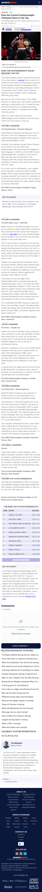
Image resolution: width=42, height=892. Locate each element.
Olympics (25, 824)
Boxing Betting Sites (10, 736)
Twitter (21, 839)
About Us (13, 810)
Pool (34, 824)
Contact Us (21, 834)
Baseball (8, 818)
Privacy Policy (13, 807)
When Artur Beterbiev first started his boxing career (21, 662)
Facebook (21, 837)
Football (16, 821)
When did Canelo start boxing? (14, 727)
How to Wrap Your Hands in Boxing (16, 716)
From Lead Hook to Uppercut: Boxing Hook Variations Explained (21, 659)
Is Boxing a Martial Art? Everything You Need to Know (21, 670)
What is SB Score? (13, 797)
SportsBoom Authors (29, 794)
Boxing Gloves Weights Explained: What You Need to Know (21, 681)
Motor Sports (17, 824)
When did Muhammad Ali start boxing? (17, 708)
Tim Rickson (8, 28)
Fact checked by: (20, 28)
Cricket (34, 818)
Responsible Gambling (28, 807)
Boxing (9, 7)
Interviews (34, 821)
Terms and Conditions (28, 799)
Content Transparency (13, 794)
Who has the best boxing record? (15, 693)
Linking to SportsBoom (13, 804)
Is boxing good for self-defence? (15, 685)
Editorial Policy (13, 802)
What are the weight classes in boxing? (18, 701)
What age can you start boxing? (15, 712)
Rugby (8, 827)
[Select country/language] (21, 844)
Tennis (25, 827)
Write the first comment (21, 634)
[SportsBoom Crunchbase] (25, 853)
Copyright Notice (13, 799)
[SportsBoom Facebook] (17, 853)
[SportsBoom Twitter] (21, 853)
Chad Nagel (17, 29)
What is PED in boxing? (11, 723)
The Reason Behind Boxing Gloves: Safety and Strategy (21, 655)
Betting (17, 818)
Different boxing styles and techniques (17, 697)
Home (3, 7)
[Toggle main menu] (39, 2)
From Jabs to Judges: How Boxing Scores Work (21, 689)
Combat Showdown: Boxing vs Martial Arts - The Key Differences (21, 674)
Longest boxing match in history (15, 720)
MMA (8, 824)
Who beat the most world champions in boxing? (21, 666)
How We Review (29, 797)
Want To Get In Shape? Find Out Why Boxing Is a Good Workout (21, 678)
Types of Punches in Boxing (13, 704)
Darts (8, 821)
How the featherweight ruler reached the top (17, 67)
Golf (25, 821)
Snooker (16, 827)
